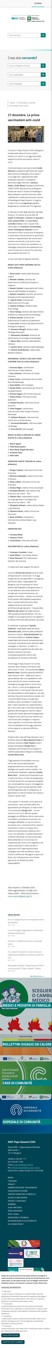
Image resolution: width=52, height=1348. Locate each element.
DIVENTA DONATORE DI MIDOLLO (22, 1194)
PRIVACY (11, 1184)
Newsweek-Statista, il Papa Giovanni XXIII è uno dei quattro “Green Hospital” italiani (26, 967)
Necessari (7, 1291)
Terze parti (7, 1326)
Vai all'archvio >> (37, 976)
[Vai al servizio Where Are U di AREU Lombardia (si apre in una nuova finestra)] (16, 1257)
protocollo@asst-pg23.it (23, 1164)
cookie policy (5, 1280)
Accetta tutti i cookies (13, 1342)
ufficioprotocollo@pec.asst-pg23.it (26, 1167)
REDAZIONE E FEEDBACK (18, 1217)
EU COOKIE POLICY (16, 1224)
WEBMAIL (12, 1204)
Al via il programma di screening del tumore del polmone (26, 921)
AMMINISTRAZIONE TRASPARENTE (22, 1187)
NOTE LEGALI (13, 1214)
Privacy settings (26, 1269)
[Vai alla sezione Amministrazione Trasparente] (24, 1247)
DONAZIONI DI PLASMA (17, 1190)
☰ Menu (38, 3)
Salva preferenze (11, 1335)
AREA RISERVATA (15, 1210)
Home (12, 102)
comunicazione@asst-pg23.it (20, 896)
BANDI (10, 1177)
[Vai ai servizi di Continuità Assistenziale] (32, 1257)
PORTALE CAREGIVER (17, 1200)
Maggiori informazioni (11, 1287)
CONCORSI (12, 1180)
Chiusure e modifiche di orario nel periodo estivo (25, 942)
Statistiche (7, 1316)
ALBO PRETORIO (15, 1207)
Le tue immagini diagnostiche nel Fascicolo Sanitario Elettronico (25, 932)
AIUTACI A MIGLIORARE (17, 1197)
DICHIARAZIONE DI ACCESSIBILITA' (22, 1220)
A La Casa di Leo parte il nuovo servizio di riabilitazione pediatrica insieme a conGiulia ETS (26, 954)
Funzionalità (8, 1304)
